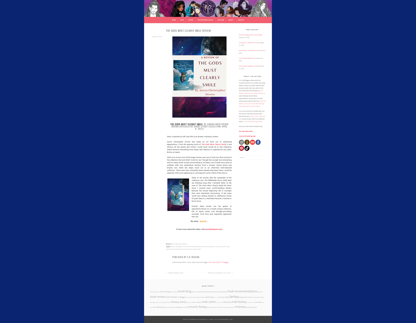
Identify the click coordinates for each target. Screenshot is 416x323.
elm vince (216, 297)
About (230, 20)
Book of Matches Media (205, 292)
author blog (164, 291)
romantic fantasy (197, 307)
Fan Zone (221, 20)
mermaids (258, 302)
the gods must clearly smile (192, 249)
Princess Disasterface (170, 307)
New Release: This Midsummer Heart (250, 50)
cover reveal (193, 297)
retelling (178, 307)
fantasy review (158, 302)
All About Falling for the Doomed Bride (250, 35)
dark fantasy (209, 297)
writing (225, 307)
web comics (220, 307)
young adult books (251, 307)
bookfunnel (195, 292)
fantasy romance (166, 302)
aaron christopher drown (178, 246)
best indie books (174, 292)
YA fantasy (240, 307)
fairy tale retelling (224, 297)
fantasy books (256, 297)
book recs (260, 292)
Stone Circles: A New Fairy (257, 116)
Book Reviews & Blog (205, 20)
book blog (184, 291)
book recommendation (220, 292)
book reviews (171, 297)
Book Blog (175, 244)
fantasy (234, 297)
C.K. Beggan (181, 297)
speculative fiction (178, 249)
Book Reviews (183, 244)
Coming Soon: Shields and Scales (249, 43)
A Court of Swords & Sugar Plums (252, 121)
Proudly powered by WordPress (195, 319)
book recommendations (194, 246)
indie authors (219, 302)
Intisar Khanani (250, 302)
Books (190, 20)
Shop (182, 20)
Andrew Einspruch (154, 292)
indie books (227, 302)
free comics (189, 302)
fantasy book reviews (245, 297)
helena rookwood (197, 302)
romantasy (184, 307)
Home (174, 20)
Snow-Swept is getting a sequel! (248, 66)
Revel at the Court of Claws (251, 106)
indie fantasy (239, 302)
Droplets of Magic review (175, 273)
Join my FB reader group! (247, 136)
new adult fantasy (159, 307)
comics (187, 297)
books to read (214, 246)
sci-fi (220, 246)
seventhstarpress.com (213, 229)
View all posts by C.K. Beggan (219, 262)
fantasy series (178, 302)
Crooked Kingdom (200, 297)
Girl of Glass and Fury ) (256, 93)
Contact (241, 20)
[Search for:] (252, 157)
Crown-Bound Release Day (247, 58)
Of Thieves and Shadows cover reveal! (219, 273)
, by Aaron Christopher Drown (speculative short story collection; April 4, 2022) (199, 126)
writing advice (231, 307)
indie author (209, 302)
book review (206, 246)
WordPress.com (227, 319)
